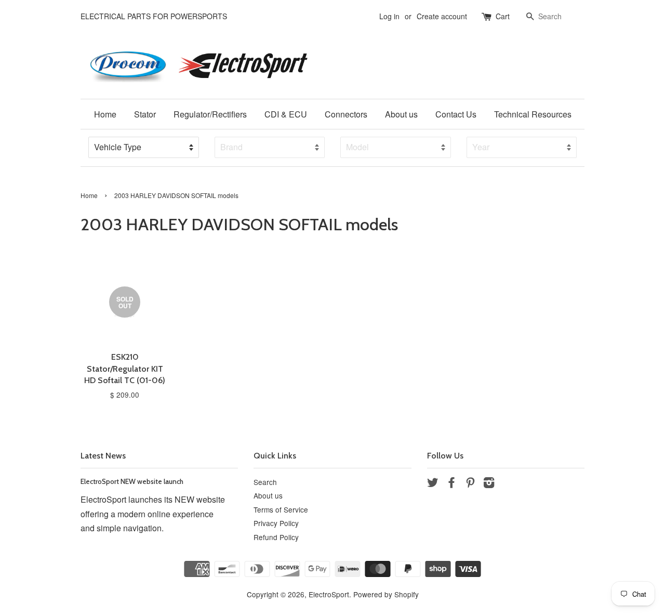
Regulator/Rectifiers (210, 114)
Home (105, 114)
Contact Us (455, 114)
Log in (389, 16)
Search (265, 482)
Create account (442, 16)
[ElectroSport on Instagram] (489, 484)
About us (401, 114)
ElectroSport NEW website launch (132, 481)
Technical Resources (532, 114)
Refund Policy (276, 537)
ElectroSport (329, 594)
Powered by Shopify (386, 594)
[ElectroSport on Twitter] (432, 484)
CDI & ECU (285, 114)
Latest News (103, 456)
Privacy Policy (276, 523)
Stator (145, 114)
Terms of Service (281, 509)
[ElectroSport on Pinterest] (470, 484)
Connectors (346, 114)
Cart (503, 16)
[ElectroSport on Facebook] (451, 484)
